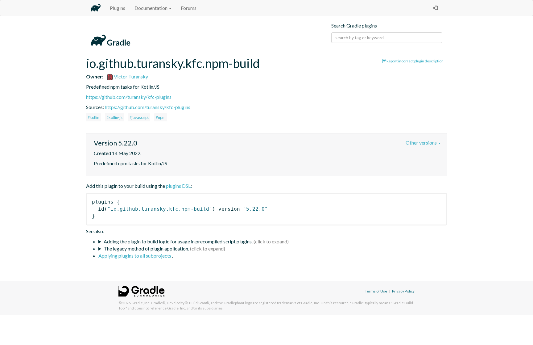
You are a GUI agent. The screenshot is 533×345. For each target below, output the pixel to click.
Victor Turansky (130, 76)
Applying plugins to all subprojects (135, 256)
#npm (161, 117)
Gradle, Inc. (140, 303)
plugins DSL (178, 186)
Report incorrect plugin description (415, 61)
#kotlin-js (114, 117)
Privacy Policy (403, 291)
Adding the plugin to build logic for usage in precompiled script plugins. (178, 241)
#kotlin (93, 117)
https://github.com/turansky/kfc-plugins (128, 97)
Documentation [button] (151, 8)
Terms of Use (376, 291)
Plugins (117, 8)
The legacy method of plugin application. (146, 248)
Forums (188, 8)
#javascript (139, 117)
